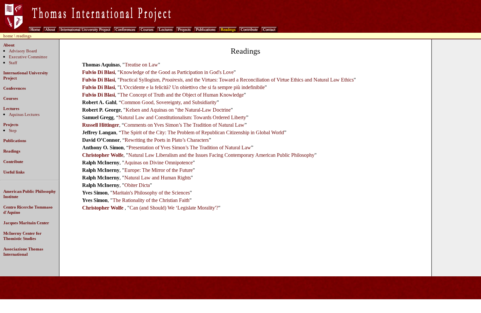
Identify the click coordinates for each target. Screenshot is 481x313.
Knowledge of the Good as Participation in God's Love (177, 72)
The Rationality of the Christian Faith (151, 200)
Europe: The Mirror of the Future (158, 170)
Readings (11, 151)
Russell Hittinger (100, 125)
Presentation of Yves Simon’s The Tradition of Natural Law (190, 147)
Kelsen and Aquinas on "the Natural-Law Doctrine (178, 110)
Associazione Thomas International (23, 252)
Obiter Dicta (137, 185)
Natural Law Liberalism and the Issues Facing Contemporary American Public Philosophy (221, 155)
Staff (13, 62)
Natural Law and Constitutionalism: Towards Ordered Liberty (182, 117)
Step (13, 130)
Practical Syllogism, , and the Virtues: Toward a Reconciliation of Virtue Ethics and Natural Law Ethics (237, 80)
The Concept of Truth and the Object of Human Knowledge (182, 95)
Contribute (13, 161)
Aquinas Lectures (24, 114)
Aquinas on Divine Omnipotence (158, 162)
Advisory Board (23, 50)
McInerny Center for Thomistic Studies (22, 236)
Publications (14, 140)
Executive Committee (28, 56)
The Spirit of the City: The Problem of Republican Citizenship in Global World (202, 132)
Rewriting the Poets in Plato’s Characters (167, 140)
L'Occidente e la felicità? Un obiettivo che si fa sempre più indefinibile (192, 87)
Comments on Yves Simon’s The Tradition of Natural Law (184, 125)
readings (23, 35)
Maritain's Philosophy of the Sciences (151, 192)
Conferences (14, 88)
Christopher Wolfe (102, 155)
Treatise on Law (141, 64)
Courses (10, 98)
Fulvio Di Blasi (98, 72)
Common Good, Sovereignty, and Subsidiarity (169, 102)
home (8, 35)
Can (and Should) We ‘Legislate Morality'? (174, 208)
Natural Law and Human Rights (157, 177)
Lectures (11, 108)
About (8, 45)
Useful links (14, 172)
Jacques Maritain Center (26, 222)
